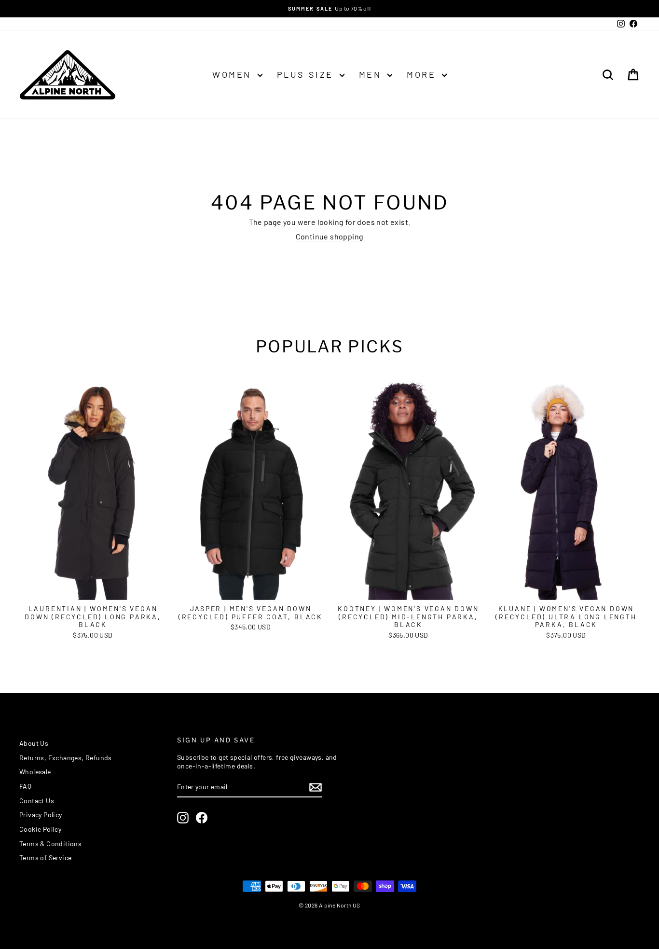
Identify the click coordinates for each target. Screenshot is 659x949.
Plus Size (307, 74)
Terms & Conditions (50, 843)
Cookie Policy (40, 829)
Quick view (93, 589)
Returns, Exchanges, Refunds (65, 758)
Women (233, 74)
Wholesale (35, 772)
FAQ (25, 786)
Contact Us (36, 800)
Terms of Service (45, 857)
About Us (33, 743)
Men (372, 74)
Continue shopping (330, 236)
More (423, 74)
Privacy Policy (40, 814)
